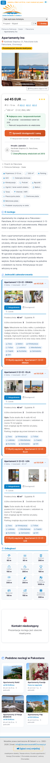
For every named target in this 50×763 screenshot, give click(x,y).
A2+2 (28, 105)
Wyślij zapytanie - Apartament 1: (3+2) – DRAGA (26, 361)
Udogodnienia (13, 307)
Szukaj (43, 23)
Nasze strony (25, 753)
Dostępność (30, 307)
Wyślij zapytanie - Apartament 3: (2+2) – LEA (26, 539)
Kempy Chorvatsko (13, 756)
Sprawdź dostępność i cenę (27, 133)
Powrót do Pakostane (13, 164)
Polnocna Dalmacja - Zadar (12, 29)
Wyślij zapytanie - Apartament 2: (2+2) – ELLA (26, 450)
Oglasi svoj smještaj (29, 748)
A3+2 (22, 105)
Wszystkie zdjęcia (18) (38, 89)
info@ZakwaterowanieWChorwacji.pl (30, 744)
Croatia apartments (37, 753)
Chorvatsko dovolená (29, 756)
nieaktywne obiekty (12, 753)
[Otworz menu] (3, 3)
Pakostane (30, 29)
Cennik (10, 312)
